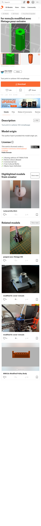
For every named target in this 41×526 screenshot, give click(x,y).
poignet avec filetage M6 (13, 257)
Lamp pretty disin (10, 211)
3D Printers (16, 13)
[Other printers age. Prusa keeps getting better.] (20, 103)
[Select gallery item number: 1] (17, 369)
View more (35, 175)
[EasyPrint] (24, 2)
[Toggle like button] (4, 214)
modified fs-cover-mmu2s (13, 296)
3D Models (6, 13)
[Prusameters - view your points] (28, 2)
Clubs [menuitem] (23, 7)
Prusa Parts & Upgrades (29, 13)
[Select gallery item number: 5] (23, 369)
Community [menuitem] (31, 7)
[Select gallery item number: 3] (20, 369)
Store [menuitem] (17, 7)
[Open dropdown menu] (39, 18)
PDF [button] (37, 120)
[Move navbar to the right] (39, 7)
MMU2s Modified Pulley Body (15, 373)
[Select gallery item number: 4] (22, 369)
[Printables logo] (2, 7)
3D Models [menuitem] (9, 7)
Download (22, 84)
